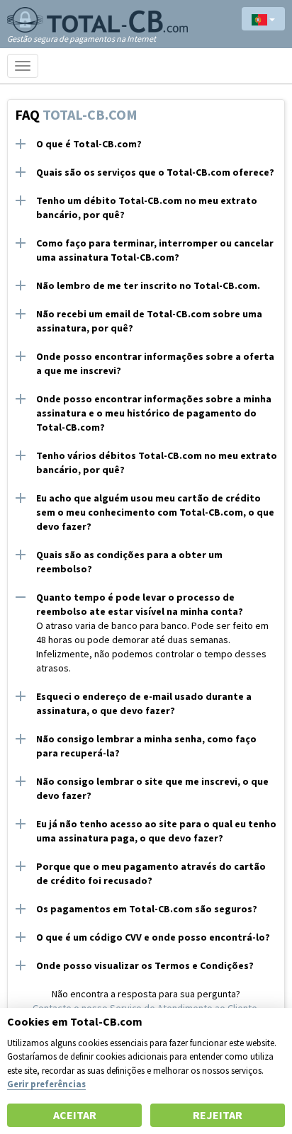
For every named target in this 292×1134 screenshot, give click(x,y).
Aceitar (74, 1115)
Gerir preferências (46, 1083)
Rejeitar (217, 1115)
